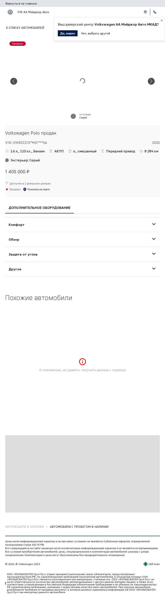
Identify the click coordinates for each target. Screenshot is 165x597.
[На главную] (10, 12)
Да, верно (67, 33)
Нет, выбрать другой (95, 33)
